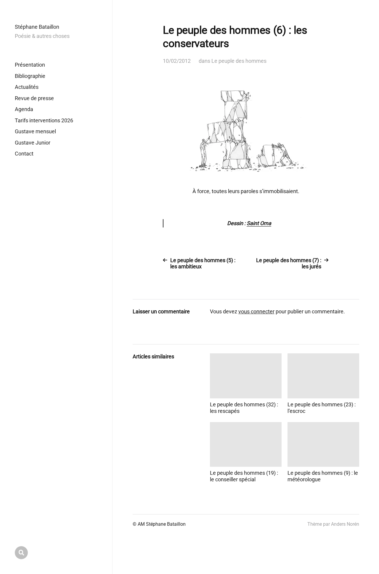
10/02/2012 (177, 61)
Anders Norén (345, 524)
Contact (24, 153)
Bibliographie (30, 76)
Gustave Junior (32, 143)
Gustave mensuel (35, 131)
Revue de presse (34, 98)
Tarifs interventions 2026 (44, 120)
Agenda (24, 109)
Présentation (30, 65)
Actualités (26, 87)
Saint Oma (259, 223)
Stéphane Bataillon (37, 27)
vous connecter (256, 311)
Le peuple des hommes (238, 61)
